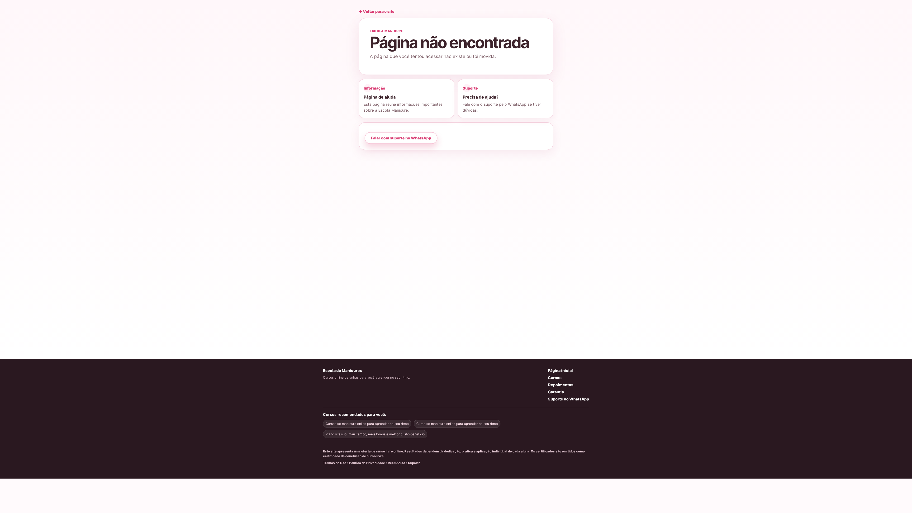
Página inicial (560, 370)
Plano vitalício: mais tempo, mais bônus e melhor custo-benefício (375, 434)
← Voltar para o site (376, 11)
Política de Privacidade (367, 463)
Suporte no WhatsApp (568, 399)
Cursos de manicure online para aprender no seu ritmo (367, 424)
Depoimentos (560, 384)
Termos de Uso (334, 463)
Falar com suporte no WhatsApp (401, 138)
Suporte (414, 463)
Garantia (556, 392)
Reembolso (396, 463)
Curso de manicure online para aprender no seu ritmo (457, 424)
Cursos (554, 377)
